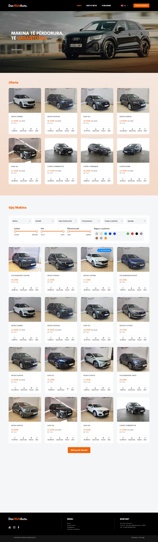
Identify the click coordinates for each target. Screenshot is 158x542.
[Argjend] (96, 233)
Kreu (79, 5)
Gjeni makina (17, 49)
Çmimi (17, 228)
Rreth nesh (91, 5)
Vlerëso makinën (141, 5)
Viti (42, 228)
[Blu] (105, 233)
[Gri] (141, 233)
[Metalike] (101, 238)
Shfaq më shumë (79, 450)
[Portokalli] (105, 238)
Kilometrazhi (73, 228)
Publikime (106, 5)
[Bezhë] (101, 233)
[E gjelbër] (127, 233)
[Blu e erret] (110, 233)
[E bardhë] (119, 233)
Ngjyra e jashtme (102, 228)
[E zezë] (136, 233)
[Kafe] (96, 238)
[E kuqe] (132, 233)
